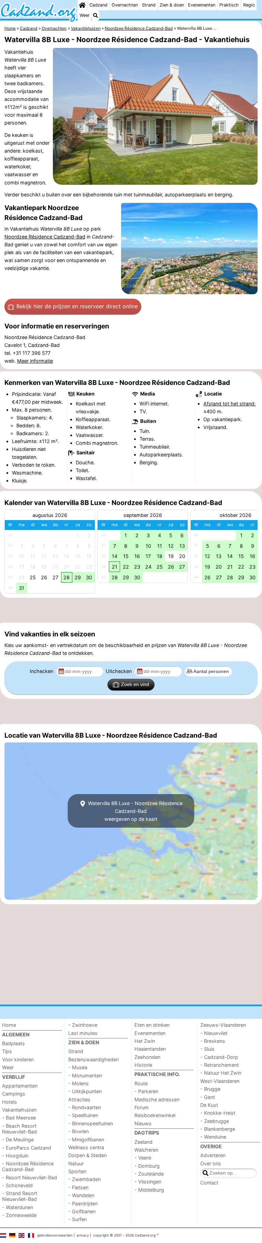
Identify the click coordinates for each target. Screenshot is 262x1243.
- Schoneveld (17, 1185)
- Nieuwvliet (214, 1033)
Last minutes (83, 1033)
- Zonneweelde (19, 1215)
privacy (83, 1235)
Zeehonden (147, 1057)
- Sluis (207, 1049)
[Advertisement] (131, 610)
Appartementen (20, 1086)
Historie (143, 1065)
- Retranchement (219, 1065)
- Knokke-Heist (217, 1113)
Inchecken (42, 671)
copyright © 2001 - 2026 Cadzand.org (124, 1235)
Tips (7, 1051)
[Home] (82, 5)
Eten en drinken (152, 1025)
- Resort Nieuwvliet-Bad (29, 1177)
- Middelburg (149, 1190)
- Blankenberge (217, 1129)
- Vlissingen (147, 1181)
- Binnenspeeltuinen (90, 1123)
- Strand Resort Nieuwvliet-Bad (19, 1196)
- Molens (78, 1083)
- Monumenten (85, 1075)
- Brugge (210, 1089)
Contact (209, 1183)
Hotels (9, 1102)
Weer (84, 15)
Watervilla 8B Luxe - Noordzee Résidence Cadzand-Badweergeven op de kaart (135, 811)
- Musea (77, 1067)
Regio (249, 5)
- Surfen (77, 1219)
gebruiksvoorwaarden (55, 1235)
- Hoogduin (15, 1155)
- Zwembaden (84, 1179)
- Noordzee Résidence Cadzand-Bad (28, 1166)
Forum (141, 1107)
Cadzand (98, 5)
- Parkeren (146, 1091)
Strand (149, 5)
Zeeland (143, 1142)
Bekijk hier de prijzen (77, 306)
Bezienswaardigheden (93, 1059)
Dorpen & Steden (87, 1155)
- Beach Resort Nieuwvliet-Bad (19, 1129)
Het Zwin (144, 1041)
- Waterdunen (17, 1207)
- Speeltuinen (83, 1115)
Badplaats (13, 1043)
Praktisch (229, 5)
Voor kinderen (18, 1059)
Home (9, 1025)
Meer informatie (35, 361)
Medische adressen (156, 1099)
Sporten (77, 1171)
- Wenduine (213, 1137)
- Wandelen (81, 1195)
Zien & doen (172, 5)
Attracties (79, 1099)
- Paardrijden (83, 1203)
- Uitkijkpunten (85, 1091)
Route (141, 1083)
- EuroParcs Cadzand (26, 1148)
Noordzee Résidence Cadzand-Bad (44, 236)
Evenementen (201, 5)
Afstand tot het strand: (229, 403)
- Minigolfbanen (86, 1139)
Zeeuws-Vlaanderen (223, 1025)
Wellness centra (86, 1147)
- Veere (142, 1158)
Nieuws (142, 1123)
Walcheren (146, 1150)
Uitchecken (119, 671)
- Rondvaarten (84, 1107)
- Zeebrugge (214, 1121)
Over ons (210, 1163)
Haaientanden (150, 1049)
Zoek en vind (135, 684)
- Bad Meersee (19, 1118)
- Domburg (147, 1166)
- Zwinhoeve (82, 1025)
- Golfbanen (82, 1211)
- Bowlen (78, 1131)
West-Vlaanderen (219, 1081)
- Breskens (212, 1041)
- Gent (207, 1097)
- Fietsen (78, 1187)
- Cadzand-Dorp (219, 1057)
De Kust (209, 1105)
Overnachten (125, 5)
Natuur (76, 1163)
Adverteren (212, 1155)
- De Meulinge (18, 1139)
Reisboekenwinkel (154, 1115)
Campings (13, 1094)
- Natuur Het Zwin (220, 1073)
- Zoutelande (149, 1174)
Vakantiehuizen (19, 1110)
